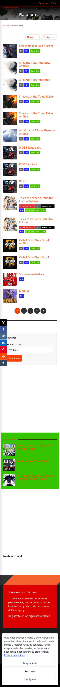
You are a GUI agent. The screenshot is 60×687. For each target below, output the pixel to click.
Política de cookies (14, 655)
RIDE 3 (23, 181)
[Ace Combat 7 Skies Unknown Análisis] (10, 135)
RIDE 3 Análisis (28, 164)
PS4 (26, 51)
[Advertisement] (31, 395)
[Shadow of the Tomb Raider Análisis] (10, 118)
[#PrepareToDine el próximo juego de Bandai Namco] (9, 485)
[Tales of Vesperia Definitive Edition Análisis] (10, 203)
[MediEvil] (10, 296)
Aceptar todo (30, 663)
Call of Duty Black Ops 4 (34, 257)
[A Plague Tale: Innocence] (10, 85)
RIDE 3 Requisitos (30, 147)
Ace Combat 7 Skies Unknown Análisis (37, 132)
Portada (6, 25)
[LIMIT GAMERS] (10, 8)
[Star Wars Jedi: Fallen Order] (10, 51)
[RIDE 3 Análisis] (10, 169)
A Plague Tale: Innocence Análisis (34, 64)
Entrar (54, 3)
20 (37, 311)
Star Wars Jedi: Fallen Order (36, 46)
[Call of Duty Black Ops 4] (10, 262)
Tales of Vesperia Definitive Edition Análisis (36, 199)
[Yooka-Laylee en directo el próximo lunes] (9, 454)
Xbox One (35, 51)
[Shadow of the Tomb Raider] (10, 101)
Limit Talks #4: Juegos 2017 (35, 460)
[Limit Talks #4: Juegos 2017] (9, 469)
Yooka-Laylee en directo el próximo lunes (34, 447)
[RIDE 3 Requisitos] (10, 152)
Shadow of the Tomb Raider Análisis (36, 114)
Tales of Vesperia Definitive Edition (36, 220)
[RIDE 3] (10, 186)
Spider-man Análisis (31, 274)
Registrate (43, 3)
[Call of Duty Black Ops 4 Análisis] (10, 245)
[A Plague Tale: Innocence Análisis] (10, 68)
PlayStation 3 (48, 206)
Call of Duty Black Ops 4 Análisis (34, 241)
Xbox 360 (30, 210)
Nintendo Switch (27, 206)
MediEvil (24, 291)
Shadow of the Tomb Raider (36, 96)
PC (21, 51)
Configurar (30, 679)
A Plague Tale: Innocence (34, 80)
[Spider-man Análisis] (10, 279)
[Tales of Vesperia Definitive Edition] (10, 224)
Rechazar (30, 671)
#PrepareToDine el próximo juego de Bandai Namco (35, 477)
